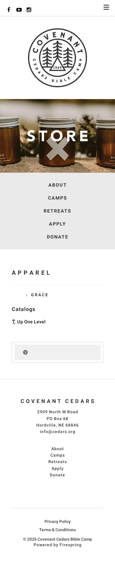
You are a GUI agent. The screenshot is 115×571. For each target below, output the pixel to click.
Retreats (57, 211)
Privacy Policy (58, 521)
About (57, 185)
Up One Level (31, 322)
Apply (57, 224)
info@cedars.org (57, 431)
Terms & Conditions (57, 529)
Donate (57, 237)
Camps (57, 198)
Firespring (71, 544)
